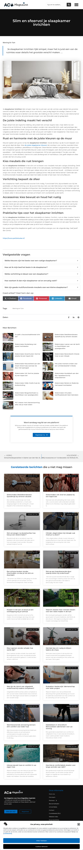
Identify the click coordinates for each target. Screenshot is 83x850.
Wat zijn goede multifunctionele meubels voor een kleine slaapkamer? (41, 287)
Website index (53, 816)
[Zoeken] (69, 4)
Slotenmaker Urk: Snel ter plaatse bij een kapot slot (60, 495)
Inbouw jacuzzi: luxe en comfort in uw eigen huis (21, 766)
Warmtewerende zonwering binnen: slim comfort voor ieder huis (21, 726)
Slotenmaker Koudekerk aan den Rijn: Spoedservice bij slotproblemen (67, 375)
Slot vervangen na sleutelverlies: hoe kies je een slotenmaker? (21, 534)
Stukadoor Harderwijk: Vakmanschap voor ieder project (60, 687)
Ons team (52, 797)
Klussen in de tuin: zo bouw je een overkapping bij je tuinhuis (20, 611)
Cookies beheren (41, 846)
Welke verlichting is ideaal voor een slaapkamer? (41, 274)
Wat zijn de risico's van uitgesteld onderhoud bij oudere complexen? (20, 687)
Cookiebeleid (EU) (55, 813)
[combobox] (56, 4)
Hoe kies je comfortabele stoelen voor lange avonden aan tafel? (61, 766)
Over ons (52, 794)
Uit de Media (53, 807)
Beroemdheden (54, 804)
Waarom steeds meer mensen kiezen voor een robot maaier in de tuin (60, 611)
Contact (51, 810)
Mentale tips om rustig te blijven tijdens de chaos (58, 649)
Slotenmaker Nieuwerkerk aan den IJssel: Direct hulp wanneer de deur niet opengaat (27, 366)
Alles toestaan (41, 840)
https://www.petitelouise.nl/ (14, 238)
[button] (79, 824)
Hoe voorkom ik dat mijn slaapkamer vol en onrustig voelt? (41, 281)
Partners (52, 800)
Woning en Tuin (9, 43)
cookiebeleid (8, 833)
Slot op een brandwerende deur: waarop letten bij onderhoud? (58, 572)
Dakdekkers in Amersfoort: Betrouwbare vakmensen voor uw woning (59, 726)
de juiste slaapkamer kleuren (36, 145)
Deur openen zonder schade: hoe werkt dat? (20, 649)
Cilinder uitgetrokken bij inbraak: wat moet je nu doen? (60, 534)
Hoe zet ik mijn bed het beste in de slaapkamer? (41, 267)
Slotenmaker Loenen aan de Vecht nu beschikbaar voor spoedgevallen (67, 346)
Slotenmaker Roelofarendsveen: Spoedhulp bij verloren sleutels (19, 495)
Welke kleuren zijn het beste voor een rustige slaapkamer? (41, 261)
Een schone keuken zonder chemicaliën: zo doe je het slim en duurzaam (20, 573)
